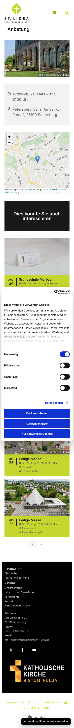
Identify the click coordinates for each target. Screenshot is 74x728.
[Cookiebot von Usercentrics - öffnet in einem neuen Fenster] (54, 292)
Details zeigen (54, 402)
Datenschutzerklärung (43, 702)
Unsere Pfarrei (13, 587)
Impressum (15, 702)
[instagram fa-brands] (10, 650)
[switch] (65, 365)
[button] (53, 12)
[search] (67, 13)
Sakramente (12, 596)
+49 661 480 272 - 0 (16, 631)
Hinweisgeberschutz (17, 605)
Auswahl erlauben (37, 423)
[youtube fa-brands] (34, 650)
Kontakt (9, 601)
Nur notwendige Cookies (37, 433)
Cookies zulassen (37, 413)
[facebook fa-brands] (22, 650)
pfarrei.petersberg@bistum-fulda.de (26, 639)
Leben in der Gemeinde (19, 592)
